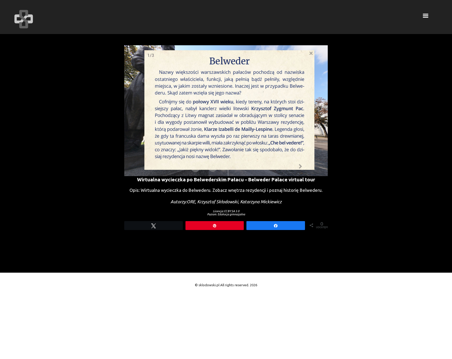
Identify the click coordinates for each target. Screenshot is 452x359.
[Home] (24, 19)
